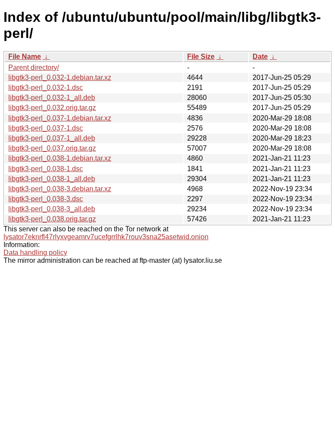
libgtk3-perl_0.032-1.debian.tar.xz (59, 77)
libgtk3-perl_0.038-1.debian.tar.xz (59, 158)
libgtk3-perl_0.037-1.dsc (45, 128)
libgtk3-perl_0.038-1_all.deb (51, 178)
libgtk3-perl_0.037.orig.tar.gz (52, 148)
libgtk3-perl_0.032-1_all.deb (51, 97)
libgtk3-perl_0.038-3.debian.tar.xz (59, 189)
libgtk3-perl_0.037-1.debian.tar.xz (59, 118)
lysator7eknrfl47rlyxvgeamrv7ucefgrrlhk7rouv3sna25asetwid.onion (106, 237)
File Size (201, 56)
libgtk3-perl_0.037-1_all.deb (51, 138)
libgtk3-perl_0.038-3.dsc (45, 199)
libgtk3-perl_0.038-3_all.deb (51, 209)
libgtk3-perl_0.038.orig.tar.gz (52, 219)
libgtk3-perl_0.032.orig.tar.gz (52, 107)
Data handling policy (35, 252)
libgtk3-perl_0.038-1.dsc (45, 168)
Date (260, 56)
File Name (24, 56)
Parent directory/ (33, 67)
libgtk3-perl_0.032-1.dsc (45, 87)
